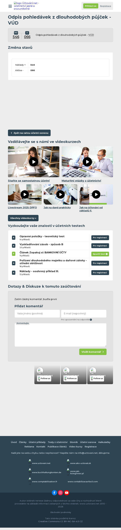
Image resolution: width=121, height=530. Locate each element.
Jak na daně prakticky (57, 207)
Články (22, 442)
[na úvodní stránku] (27, 6)
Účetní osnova (88, 442)
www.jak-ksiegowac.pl (77, 472)
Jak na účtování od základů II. (91, 209)
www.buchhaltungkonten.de (46, 472)
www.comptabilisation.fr (44, 481)
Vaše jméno (30, 313)
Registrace (105, 6)
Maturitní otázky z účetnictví (81, 180)
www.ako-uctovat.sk (80, 463)
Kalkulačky (104, 442)
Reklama (29, 446)
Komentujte (23, 323)
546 (16, 37)
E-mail (75, 313)
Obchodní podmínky (60, 512)
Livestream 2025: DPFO (22, 207)
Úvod (14, 442)
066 (27, 37)
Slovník (74, 442)
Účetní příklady (37, 442)
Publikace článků (57, 446)
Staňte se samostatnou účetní (29, 180)
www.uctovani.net (41, 463)
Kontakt (40, 446)
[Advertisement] (60, 104)
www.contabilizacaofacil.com (83, 481)
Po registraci (100, 238)
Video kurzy (75, 446)
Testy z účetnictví (57, 442)
